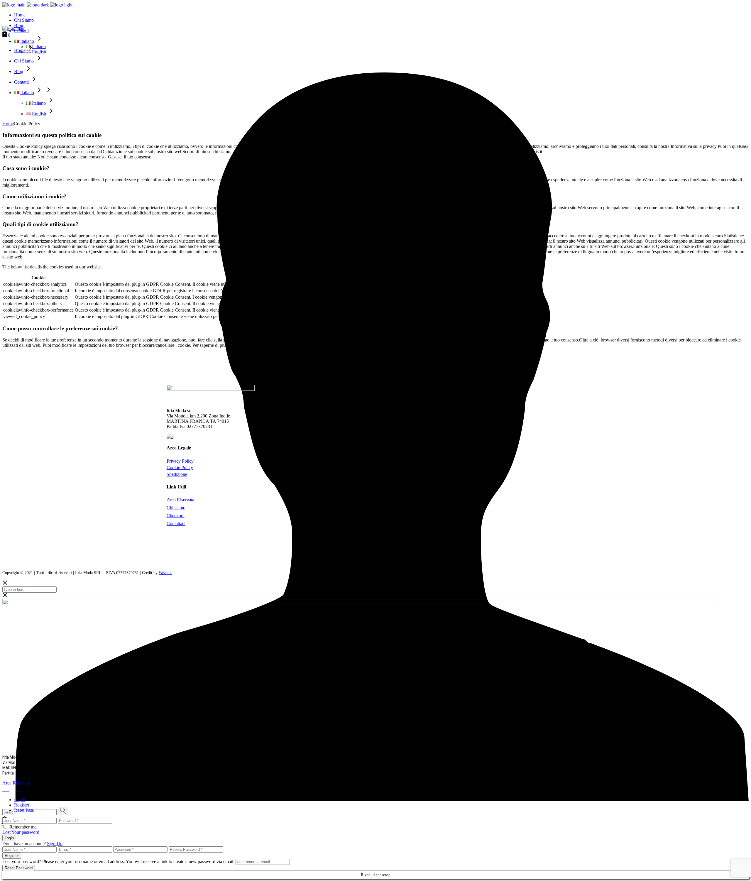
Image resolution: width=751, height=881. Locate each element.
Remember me (22, 826)
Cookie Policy (180, 467)
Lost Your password (20, 832)
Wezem (165, 573)
